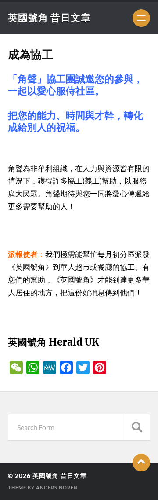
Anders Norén (57, 487)
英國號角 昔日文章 (49, 17)
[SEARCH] (137, 427)
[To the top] (141, 462)
